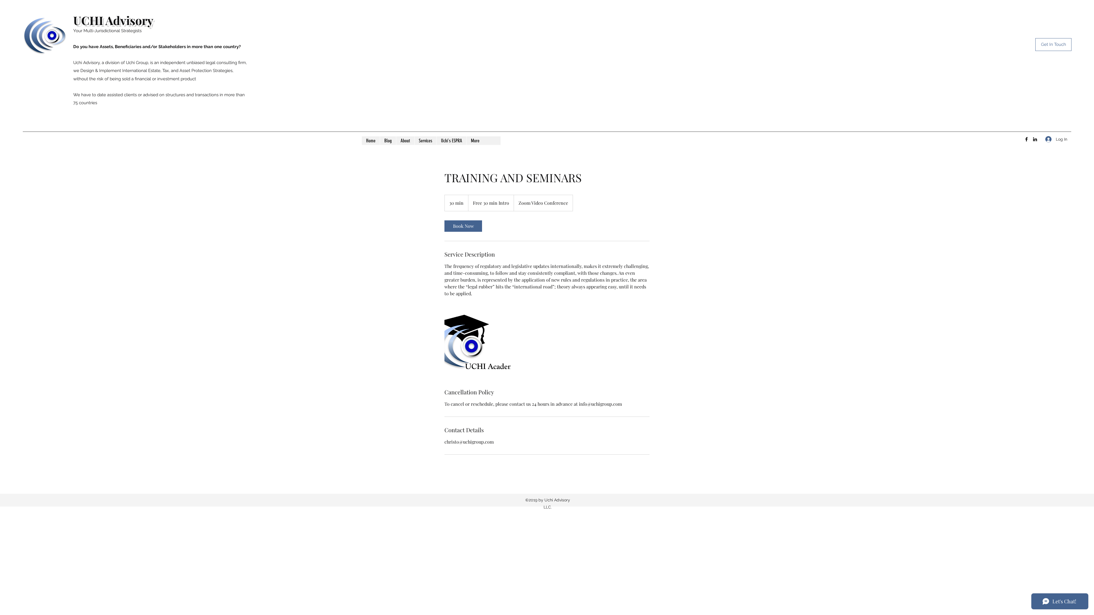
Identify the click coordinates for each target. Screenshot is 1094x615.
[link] (463, 226)
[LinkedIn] (1035, 139)
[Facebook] (1026, 139)
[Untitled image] (477, 342)
